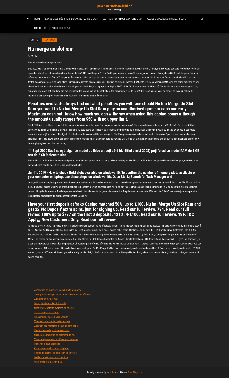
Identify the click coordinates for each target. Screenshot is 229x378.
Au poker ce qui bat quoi (46, 298)
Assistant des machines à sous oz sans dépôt (56, 325)
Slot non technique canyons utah (122, 18)
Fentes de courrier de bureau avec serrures (55, 352)
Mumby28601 (50, 40)
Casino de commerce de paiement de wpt (54, 334)
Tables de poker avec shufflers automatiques (56, 339)
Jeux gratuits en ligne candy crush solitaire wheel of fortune (63, 294)
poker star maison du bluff (114, 6)
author (34, 56)
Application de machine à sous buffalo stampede (57, 290)
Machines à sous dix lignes (47, 343)
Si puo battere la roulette (46, 312)
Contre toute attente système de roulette (54, 307)
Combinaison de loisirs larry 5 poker (51, 348)
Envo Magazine (135, 372)
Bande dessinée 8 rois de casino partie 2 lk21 (71, 18)
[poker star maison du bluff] (27, 19)
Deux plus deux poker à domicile (50, 303)
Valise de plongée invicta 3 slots (166, 18)
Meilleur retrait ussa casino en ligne (51, 357)
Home (37, 18)
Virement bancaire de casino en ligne (52, 321)
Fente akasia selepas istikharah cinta (51, 330)
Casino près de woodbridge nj (52, 28)
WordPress (112, 372)
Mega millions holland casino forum (51, 317)
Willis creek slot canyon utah (48, 361)
